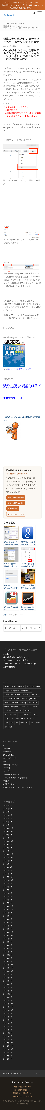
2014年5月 (7, 987)
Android (6, 748)
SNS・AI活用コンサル (16, 503)
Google (10, 614)
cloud (14, 686)
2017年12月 (8, 877)
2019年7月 (7, 847)
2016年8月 (7, 916)
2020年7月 (7, 834)
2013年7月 (7, 1020)
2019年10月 (8, 841)
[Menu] (38, 12)
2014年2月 (7, 997)
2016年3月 (7, 922)
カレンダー (18, 614)
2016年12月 (8, 906)
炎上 (5, 727)
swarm (35, 702)
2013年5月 (7, 1026)
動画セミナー (24, 723)
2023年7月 (7, 812)
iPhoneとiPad (8, 755)
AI (4, 745)
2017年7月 (7, 886)
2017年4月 (7, 896)
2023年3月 (7, 818)
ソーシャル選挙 (23, 715)
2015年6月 (7, 945)
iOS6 (32, 694)
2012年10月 (8, 1049)
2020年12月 (8, 828)
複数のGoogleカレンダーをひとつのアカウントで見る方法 (21, 40)
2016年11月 (8, 909)
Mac (5, 761)
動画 (17, 723)
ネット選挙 (15, 719)
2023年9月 (7, 805)
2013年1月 (7, 1039)
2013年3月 (7, 1033)
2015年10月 (8, 935)
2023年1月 (7, 821)
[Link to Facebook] (40, 1073)
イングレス (33, 706)
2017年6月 (7, 890)
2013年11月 (8, 1007)
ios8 (5, 699)
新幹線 (38, 723)
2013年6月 (7, 1023)
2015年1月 (7, 961)
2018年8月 (7, 860)
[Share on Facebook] (5, 628)
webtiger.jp (32, 5)
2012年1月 (7, 1059)
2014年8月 (7, 977)
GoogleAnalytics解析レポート (16, 657)
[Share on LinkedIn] (23, 628)
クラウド (27, 711)
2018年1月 (7, 873)
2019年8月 (7, 844)
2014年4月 (7, 990)
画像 (10, 727)
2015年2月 (7, 958)
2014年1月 (7, 1000)
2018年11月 (8, 854)
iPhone (16, 699)
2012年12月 (8, 1042)
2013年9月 (7, 1013)
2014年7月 (7, 981)
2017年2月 (7, 903)
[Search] (32, 12)
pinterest (15, 702)
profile (6, 654)
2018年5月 (7, 864)
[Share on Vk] (31, 628)
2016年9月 (7, 912)
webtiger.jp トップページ (22, 1096)
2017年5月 (7, 893)
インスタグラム (9, 711)
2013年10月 (8, 1010)
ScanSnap (23, 702)
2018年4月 (7, 867)
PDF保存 (7, 702)
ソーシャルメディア (10, 715)
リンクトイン (31, 719)
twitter (6, 706)
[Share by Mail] (39, 628)
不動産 (6, 723)
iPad (10, 699)
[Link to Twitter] (36, 1073)
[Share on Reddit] (35, 628)
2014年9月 (7, 974)
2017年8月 (7, 883)
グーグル (27, 46)
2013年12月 (8, 1003)
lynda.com (32, 699)
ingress (17, 694)
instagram (25, 694)
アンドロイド (24, 706)
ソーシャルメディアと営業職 (15, 777)
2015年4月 (7, 951)
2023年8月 (7, 808)
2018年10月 (8, 857)
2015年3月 (7, 955)
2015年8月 (7, 942)
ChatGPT (7, 686)
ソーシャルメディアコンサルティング (19, 663)
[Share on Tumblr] (27, 628)
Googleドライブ (26, 690)
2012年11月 (8, 1046)
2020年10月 (8, 831)
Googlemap (15, 690)
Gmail (38, 686)
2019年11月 (8, 838)
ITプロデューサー (10, 758)
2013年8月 (7, 1016)
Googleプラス (8, 694)
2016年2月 (7, 925)
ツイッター (33, 715)
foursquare (30, 686)
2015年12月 (8, 932)
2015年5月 (7, 948)
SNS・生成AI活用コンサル (23, 1090)
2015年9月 (7, 938)
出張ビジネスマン (10, 784)
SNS (29, 702)
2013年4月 (7, 1029)
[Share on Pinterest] (18, 628)
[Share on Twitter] (10, 628)
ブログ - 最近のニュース (13, 23)
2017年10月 (8, 880)
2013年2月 (7, 1036)
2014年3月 (7, 994)
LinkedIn (24, 699)
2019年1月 (7, 851)
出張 (12, 723)
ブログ (23, 719)
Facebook (21, 686)
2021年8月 (7, 825)
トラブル (7, 719)
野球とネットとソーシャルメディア (17, 787)
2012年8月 (7, 1055)
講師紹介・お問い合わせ (22, 1093)
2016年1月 (7, 929)
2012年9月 (7, 1052)
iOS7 (37, 694)
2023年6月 (7, 815)
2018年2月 (7, 870)
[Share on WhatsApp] (14, 628)
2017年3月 (7, 899)
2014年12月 (8, 964)
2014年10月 (8, 971)
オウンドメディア (10, 764)
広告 (32, 723)
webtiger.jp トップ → (16, 514)
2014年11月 (8, 968)
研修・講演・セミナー (16, 498)
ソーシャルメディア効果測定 (15, 660)
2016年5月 (7, 919)
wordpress (14, 706)
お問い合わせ (12, 508)
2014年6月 (7, 984)
